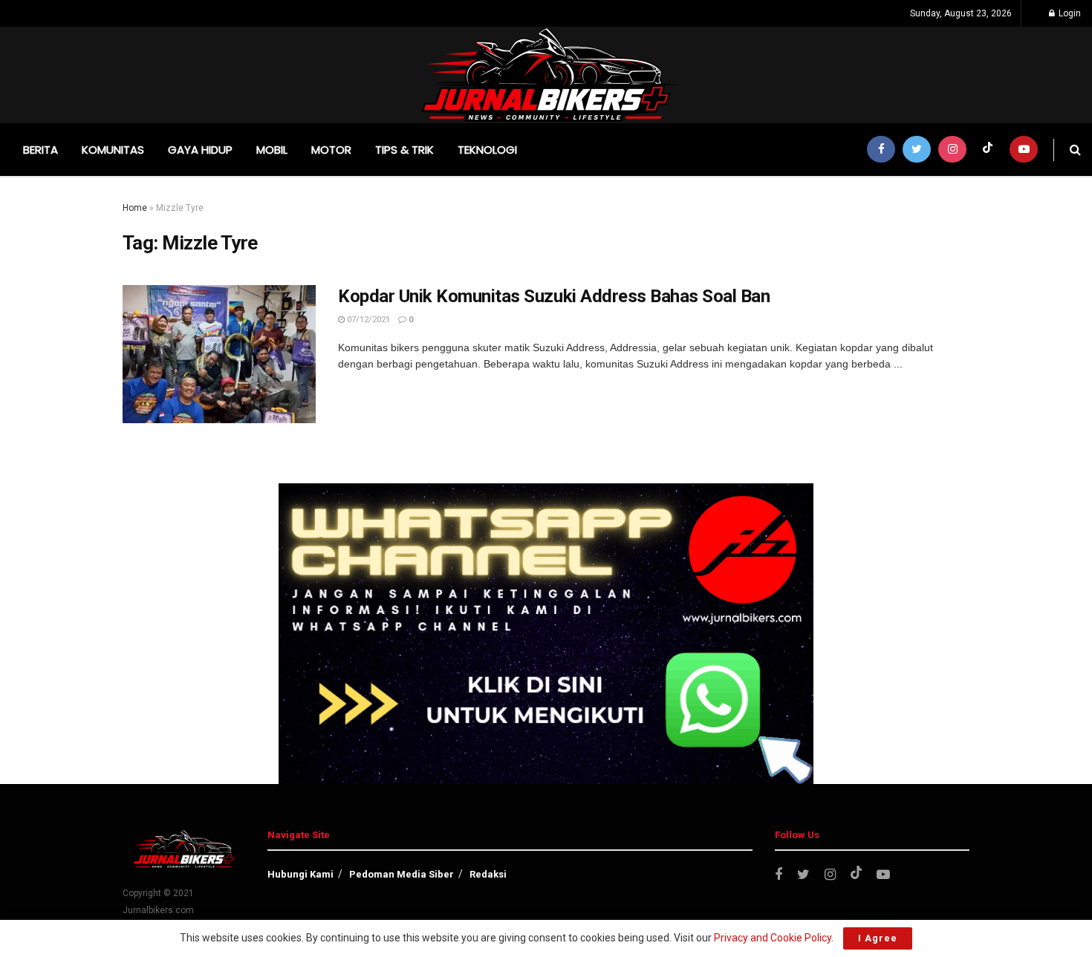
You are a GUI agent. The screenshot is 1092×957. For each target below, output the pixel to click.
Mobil (271, 149)
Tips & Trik (404, 149)
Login (1068, 13)
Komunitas (113, 149)
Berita (40, 149)
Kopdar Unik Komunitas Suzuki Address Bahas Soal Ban (554, 296)
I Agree (877, 938)
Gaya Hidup (200, 149)
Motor (331, 149)
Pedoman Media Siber (401, 874)
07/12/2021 (367, 319)
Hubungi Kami (300, 874)
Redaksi (488, 874)
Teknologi (487, 149)
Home (135, 208)
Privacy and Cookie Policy (772, 938)
